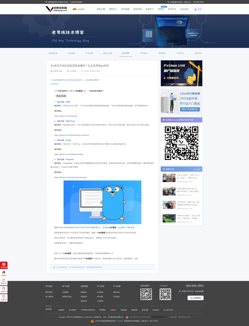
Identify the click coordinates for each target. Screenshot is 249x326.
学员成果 (116, 297)
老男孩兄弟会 (67, 297)
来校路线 (84, 297)
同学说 (161, 9)
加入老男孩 (49, 297)
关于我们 (49, 286)
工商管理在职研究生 (88, 310)
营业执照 (120, 321)
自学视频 (125, 9)
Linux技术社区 (168, 310)
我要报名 (84, 292)
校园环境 (84, 301)
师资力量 (101, 9)
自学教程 (100, 292)
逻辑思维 (134, 310)
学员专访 (172, 9)
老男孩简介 (49, 292)
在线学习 (150, 9)
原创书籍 (137, 9)
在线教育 (61, 310)
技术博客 (100, 297)
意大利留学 (73, 310)
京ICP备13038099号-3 (158, 317)
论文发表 (156, 310)
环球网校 (102, 310)
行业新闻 (100, 301)
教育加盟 (145, 310)
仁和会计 (113, 310)
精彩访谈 (116, 292)
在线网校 (65, 292)
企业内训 (184, 9)
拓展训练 (124, 310)
